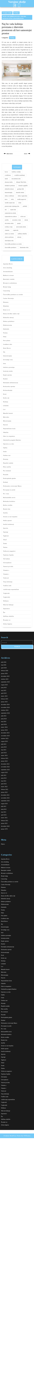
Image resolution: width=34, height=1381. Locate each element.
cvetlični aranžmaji (19, 175)
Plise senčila (7, 467)
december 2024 (5, 704)
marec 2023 (4, 755)
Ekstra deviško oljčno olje (11, 313)
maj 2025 (3, 690)
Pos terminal (7, 470)
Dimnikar (6, 306)
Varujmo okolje (17, 1)
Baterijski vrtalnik (8, 279)
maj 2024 (3, 721)
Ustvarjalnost (7, 562)
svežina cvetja (8, 227)
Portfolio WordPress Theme (12, 1136)
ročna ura (23, 216)
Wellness (6, 601)
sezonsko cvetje (16, 220)
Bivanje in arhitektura (10, 283)
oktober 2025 (4, 679)
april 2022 (4, 783)
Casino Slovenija (8, 298)
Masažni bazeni (8, 413)
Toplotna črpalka (8, 555)
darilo (6, 178)
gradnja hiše (20, 189)
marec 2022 (4, 786)
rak (6, 209)
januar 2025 (4, 701)
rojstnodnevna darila (10, 213)
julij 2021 (3, 806)
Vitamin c (6, 574)
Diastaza (5, 302)
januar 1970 (4, 829)
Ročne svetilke (7, 505)
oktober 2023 (4, 738)
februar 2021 (4, 820)
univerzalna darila (21, 227)
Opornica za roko (8, 444)
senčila (7, 220)
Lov (4, 409)
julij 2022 (3, 775)
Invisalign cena (8, 359)
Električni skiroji (8, 317)
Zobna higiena (7, 624)
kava (6, 199)
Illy (4, 352)
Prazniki (5, 474)
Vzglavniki (6, 597)
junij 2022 (4, 778)
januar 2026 (4, 673)
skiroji (26, 220)
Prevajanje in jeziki (9, 490)
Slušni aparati (7, 520)
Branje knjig (7, 287)
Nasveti (5, 424)
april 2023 (4, 752)
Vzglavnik (6, 593)
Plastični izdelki (8, 463)
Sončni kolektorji (8, 524)
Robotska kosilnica (9, 501)
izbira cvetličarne (9, 196)
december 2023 (5, 732)
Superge (5, 532)
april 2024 (4, 724)
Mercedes (6, 417)
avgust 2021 (4, 803)
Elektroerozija (7, 325)
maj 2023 (3, 749)
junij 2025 (4, 687)
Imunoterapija (7, 356)
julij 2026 (3, 662)
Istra (4, 363)
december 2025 (5, 676)
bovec (6, 172)
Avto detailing (7, 267)
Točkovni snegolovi (9, 551)
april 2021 (4, 815)
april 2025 (4, 693)
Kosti (4, 394)
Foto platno (6, 340)
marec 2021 (4, 817)
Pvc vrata (6, 493)
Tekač (5, 539)
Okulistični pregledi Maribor (12, 440)
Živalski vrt (6, 620)
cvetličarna (8, 175)
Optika (5, 447)
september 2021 (5, 800)
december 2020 (5, 826)
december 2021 (5, 795)
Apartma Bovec (8, 264)
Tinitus (5, 547)
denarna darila (9, 182)
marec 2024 (4, 727)
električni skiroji (9, 189)
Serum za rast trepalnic (10, 516)
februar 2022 (4, 789)
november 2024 (5, 707)
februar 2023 (4, 758)
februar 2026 (4, 670)
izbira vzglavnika (22, 196)
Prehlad (5, 482)
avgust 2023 (4, 741)
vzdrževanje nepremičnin (11, 589)
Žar (4, 612)
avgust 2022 (4, 772)
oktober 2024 (4, 710)
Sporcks (5, 528)
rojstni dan (13, 209)
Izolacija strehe (8, 371)
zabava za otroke (9, 233)
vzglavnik (15, 230)
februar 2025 (4, 699)
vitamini (7, 230)
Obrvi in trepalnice (9, 436)
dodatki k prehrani (10, 185)
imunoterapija (8, 192)
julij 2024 (3, 716)
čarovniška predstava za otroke (13, 244)
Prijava (3, 844)
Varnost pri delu (8, 566)
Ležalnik (6, 405)
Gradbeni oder (7, 344)
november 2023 (5, 735)
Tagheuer (6, 536)
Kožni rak (6, 398)
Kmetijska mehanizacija (10, 382)
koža (12, 199)
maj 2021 (3, 812)
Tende (5, 543)
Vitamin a (6, 570)
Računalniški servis (9, 497)
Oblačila (5, 432)
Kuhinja (16, 12)
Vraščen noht (7, 585)
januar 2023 (4, 761)
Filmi (4, 336)
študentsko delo (24, 247)
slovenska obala (9, 223)
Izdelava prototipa (9, 367)
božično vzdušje (16, 172)
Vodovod (6, 578)
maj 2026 (3, 665)
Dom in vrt (6, 310)
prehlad (25, 206)
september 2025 (5, 682)
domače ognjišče (23, 185)
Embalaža (6, 329)
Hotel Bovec (7, 348)
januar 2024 (4, 730)
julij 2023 (3, 744)
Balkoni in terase (8, 275)
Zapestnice (6, 608)
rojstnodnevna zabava (11, 216)
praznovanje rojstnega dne (12, 206)
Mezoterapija (7, 421)
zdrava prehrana (9, 237)
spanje (19, 223)
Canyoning (6, 290)
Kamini (5, 379)
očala (19, 202)
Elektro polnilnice (8, 321)
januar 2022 (4, 792)
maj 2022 (3, 781)
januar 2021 (4, 823)
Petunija (5, 459)
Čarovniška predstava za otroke (13, 294)
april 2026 (4, 667)
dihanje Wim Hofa (21, 182)
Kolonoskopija (7, 390)
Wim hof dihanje (8, 604)
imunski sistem (20, 192)
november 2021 (5, 798)
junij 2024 (4, 718)
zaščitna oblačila (22, 233)
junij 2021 (4, 809)
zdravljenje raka (9, 240)
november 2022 (5, 766)
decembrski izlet (16, 178)
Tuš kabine (6, 559)
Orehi (5, 451)
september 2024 (5, 713)
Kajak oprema (7, 375)
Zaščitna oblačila (8, 616)
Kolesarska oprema (9, 386)
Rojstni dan (6, 509)
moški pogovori (21, 199)
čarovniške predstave (10, 247)
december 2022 (5, 764)
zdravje (19, 237)
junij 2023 (4, 747)
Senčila (5, 513)
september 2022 (5, 769)
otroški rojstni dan (10, 202)
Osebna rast (6, 455)
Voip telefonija (7, 581)
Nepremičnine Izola (9, 428)
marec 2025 (4, 696)
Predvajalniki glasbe (9, 478)
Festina (5, 333)
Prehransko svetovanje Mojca (12, 486)
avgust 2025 (4, 684)
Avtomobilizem (8, 271)
